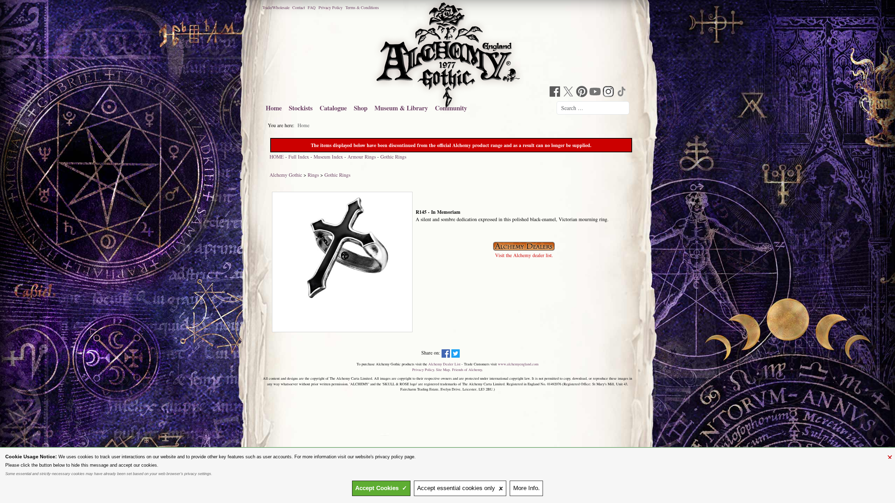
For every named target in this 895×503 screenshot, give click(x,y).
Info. (526, 488)
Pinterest (582, 92)
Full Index (298, 156)
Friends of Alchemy (467, 369)
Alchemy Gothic (286, 175)
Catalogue (333, 107)
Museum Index (328, 156)
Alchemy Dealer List (444, 364)
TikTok (622, 92)
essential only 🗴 (460, 488)
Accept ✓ (381, 488)
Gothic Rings (393, 156)
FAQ (312, 7)
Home (274, 107)
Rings (313, 175)
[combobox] (593, 108)
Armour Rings (362, 156)
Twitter (569, 92)
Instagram (609, 92)
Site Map (443, 369)
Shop (360, 107)
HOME (277, 156)
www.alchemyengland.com (518, 364)
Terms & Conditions (362, 7)
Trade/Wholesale (275, 7)
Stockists (301, 107)
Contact (298, 7)
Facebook (556, 92)
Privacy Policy (330, 7)
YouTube (595, 92)
